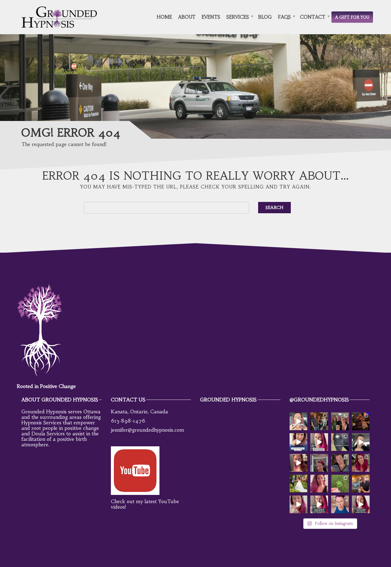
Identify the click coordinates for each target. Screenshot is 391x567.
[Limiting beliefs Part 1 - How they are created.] (361, 463)
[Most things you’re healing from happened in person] (340, 421)
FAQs (284, 17)
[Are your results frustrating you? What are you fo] (361, 442)
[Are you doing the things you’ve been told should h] (319, 504)
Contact (312, 17)
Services (237, 17)
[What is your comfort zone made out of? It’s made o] (340, 504)
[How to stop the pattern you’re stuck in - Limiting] (319, 463)
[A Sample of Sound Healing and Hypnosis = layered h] (298, 463)
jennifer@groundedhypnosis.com (147, 430)
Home (164, 17)
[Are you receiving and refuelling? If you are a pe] (340, 442)
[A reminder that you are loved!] (298, 504)
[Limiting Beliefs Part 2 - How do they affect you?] (340, 463)
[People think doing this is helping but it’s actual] (319, 442)
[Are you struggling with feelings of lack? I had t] (340, 483)
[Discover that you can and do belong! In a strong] (319, 421)
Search (274, 207)
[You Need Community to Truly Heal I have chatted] (361, 421)
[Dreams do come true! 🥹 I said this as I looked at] (361, 483)
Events (211, 17)
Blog (265, 17)
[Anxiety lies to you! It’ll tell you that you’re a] (298, 483)
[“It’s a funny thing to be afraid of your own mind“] (319, 483)
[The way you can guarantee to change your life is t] (298, 442)
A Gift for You (352, 17)
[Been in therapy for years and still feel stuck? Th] (361, 504)
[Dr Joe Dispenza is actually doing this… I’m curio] (298, 421)
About (187, 17)
